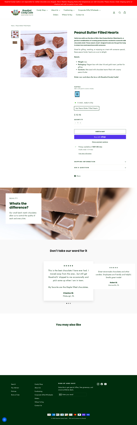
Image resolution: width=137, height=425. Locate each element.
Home (12, 26)
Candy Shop (41, 10)
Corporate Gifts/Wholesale (88, 10)
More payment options (100, 142)
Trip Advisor (15, 388)
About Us (55, 10)
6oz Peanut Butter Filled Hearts (87, 108)
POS (70, 418)
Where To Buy (67, 15)
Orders (55, 15)
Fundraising (68, 10)
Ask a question (81, 168)
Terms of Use (15, 395)
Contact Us (80, 15)
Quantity (78, 119)
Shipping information (84, 162)
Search (13, 384)
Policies (13, 391)
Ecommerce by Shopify (80, 418)
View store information (85, 153)
